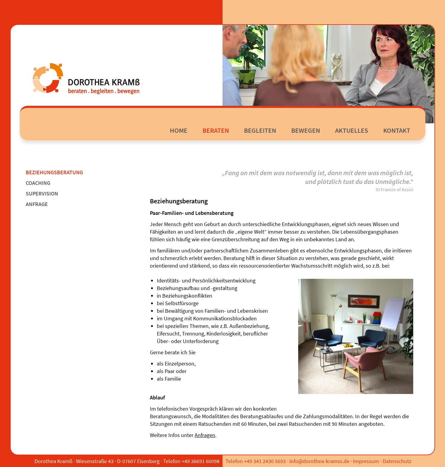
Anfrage (37, 204)
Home (178, 130)
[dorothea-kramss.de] (86, 78)
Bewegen (305, 130)
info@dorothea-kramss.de (319, 461)
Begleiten (260, 130)
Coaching (38, 182)
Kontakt (396, 130)
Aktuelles (351, 130)
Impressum (366, 461)
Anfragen (205, 435)
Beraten (216, 130)
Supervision (42, 193)
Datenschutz (397, 461)
